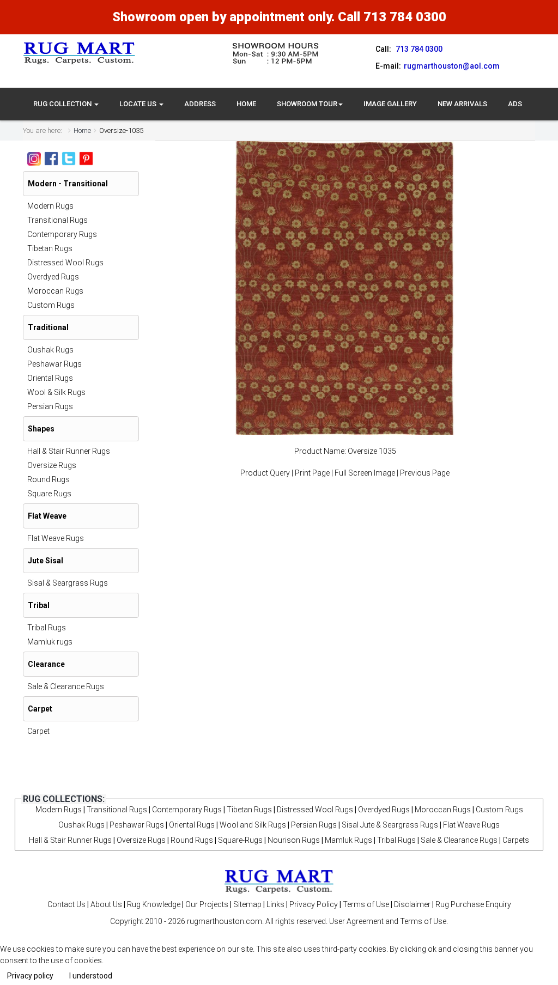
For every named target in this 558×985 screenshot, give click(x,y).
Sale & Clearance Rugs (65, 686)
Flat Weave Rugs (55, 538)
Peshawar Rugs (54, 364)
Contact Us (66, 904)
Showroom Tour (307, 104)
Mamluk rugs (49, 641)
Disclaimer (412, 904)
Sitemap (247, 904)
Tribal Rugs (46, 627)
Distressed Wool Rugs (65, 262)
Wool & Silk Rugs (56, 392)
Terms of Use (366, 904)
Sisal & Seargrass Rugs (67, 583)
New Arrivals (462, 104)
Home (246, 104)
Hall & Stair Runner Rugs (68, 451)
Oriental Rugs (50, 378)
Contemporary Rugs (62, 234)
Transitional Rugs (57, 220)
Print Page (312, 473)
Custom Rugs (51, 305)
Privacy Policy (313, 904)
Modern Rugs (50, 206)
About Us (106, 904)
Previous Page (425, 473)
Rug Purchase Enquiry (473, 904)
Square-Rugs (240, 840)
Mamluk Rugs (348, 840)
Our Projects (206, 904)
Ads (515, 104)
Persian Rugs (50, 406)
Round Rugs (48, 479)
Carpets (515, 840)
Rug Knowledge (153, 904)
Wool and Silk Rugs (253, 824)
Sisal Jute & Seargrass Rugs (390, 824)
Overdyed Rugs (53, 276)
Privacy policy (30, 975)
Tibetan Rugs (49, 248)
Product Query (265, 473)
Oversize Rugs (51, 465)
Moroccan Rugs (55, 291)
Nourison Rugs (294, 840)
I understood (90, 975)
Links (275, 904)
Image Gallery (390, 104)
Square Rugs (49, 493)
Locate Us (138, 104)
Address (200, 104)
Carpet (38, 731)
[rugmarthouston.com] (279, 881)
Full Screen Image (365, 473)
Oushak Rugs (50, 349)
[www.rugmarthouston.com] (79, 53)
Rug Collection (63, 104)
